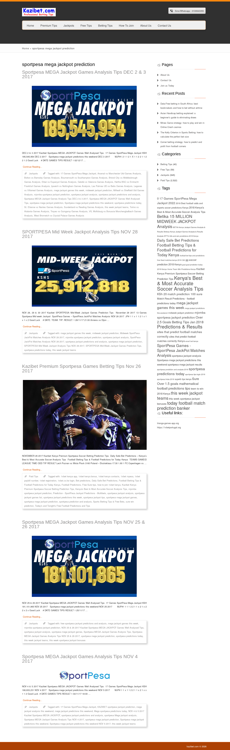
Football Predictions (71, 484)
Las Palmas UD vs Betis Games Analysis (112, 186)
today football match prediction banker (181, 405)
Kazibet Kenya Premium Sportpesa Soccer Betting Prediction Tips (181, 274)
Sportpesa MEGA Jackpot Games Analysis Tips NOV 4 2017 (80, 659)
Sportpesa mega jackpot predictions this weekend (89, 202)
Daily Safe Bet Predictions (105, 480)
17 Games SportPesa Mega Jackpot (78, 173)
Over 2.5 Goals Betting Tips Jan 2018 (180, 319)
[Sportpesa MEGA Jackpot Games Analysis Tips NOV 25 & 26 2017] (84, 566)
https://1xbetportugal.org (169, 427)
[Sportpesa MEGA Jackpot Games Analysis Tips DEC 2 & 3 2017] (84, 116)
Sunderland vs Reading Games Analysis (83, 207)
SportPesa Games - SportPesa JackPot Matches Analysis (181, 350)
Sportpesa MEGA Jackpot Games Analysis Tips (107, 631)
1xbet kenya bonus (87, 476)
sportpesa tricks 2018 (165, 379)
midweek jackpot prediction (99, 190)
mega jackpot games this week (69, 190)
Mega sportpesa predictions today (110, 711)
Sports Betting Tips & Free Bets (108, 501)
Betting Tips (105, 25)
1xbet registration (48, 480)
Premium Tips (48, 25)
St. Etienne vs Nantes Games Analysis (43, 207)
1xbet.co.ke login (66, 480)
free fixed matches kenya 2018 (169, 260)
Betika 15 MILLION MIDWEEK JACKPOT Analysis (176, 221)
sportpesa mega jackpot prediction (46, 202)
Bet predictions (83, 480)
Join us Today (167, 85)
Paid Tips (33, 476)
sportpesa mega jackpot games (121, 497)
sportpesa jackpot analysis (84, 194)
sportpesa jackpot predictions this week (62, 497)
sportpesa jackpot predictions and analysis (119, 194)
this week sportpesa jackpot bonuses (67, 640)
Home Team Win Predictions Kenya (181, 269)
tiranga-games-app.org (168, 423)
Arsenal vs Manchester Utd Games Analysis (119, 173)
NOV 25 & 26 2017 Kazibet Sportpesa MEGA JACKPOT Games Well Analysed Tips (102, 627)
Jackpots (68, 25)
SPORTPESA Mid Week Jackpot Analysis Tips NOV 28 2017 (80, 234)
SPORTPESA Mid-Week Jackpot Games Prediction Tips (113, 345)
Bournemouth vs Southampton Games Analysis (84, 177)
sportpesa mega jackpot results (185, 364)
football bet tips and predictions (192, 255)
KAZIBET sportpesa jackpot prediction (116, 706)
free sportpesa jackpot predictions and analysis (84, 623)
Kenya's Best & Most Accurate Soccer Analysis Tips (101, 489)
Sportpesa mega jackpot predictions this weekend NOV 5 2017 (80, 723)
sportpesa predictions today (127, 202)
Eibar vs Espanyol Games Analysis (59, 181)
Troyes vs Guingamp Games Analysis (69, 211)
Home (30, 25)
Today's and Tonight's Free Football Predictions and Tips (62, 505)
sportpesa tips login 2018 (195, 374)
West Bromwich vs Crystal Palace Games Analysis (59, 215)
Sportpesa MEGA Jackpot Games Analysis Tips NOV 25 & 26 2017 (83, 524)
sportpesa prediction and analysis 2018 (172, 369)
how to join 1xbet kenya (109, 484)
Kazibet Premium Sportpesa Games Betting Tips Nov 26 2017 (81, 368)
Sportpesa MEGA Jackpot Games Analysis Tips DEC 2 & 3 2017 (84, 74)
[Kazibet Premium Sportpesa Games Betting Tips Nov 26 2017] (84, 415)
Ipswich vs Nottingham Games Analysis (70, 186)
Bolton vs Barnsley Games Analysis (42, 177)
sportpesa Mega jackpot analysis (120, 715)
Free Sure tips (89, 484)
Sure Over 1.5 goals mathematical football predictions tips (178, 383)
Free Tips (86, 25)
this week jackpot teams (116, 207)
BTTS (166, 236)
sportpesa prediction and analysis (75, 501)
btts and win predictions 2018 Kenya (184, 236)
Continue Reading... (32, 166)
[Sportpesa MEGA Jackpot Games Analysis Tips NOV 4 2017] (84, 675)
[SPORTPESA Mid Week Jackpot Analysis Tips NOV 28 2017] (84, 276)
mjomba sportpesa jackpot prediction (52, 194)
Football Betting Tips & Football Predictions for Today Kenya (176, 249)
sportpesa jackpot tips (94, 497)
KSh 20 (162, 294)
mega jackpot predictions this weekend (74, 711)
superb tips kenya (183, 379)
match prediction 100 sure (185, 294)
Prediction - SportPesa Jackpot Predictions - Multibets (79, 493)
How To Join (126, 25)
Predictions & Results (179, 326)
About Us (145, 25)
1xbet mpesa (127, 476)
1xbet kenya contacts (108, 476)
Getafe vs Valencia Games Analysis (95, 181)
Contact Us (164, 25)
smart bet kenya (191, 341)
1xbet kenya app (69, 476)
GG (183, 260)
